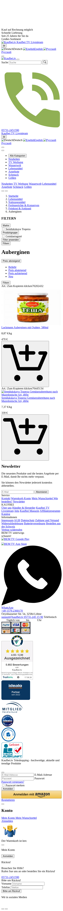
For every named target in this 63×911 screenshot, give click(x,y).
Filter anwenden (11, 239)
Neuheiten (14, 159)
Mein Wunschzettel (43, 498)
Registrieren (8, 799)
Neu (10, 276)
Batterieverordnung (34, 523)
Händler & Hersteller (23, 507)
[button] (31, 794)
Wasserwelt (14, 165)
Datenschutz (27, 520)
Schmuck (13, 174)
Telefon (5, 887)
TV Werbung (15, 162)
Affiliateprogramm (50, 510)
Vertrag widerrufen (11, 529)
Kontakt (5, 498)
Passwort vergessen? (12, 781)
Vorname (6, 883)
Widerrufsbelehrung (12, 523)
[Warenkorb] (2, 150)
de (4, 45)
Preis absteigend (11, 261)
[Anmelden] (2, 147)
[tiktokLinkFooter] (2, 904)
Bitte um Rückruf (11, 891)
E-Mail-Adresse (43, 774)
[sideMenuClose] (2, 844)
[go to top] (6, 908)
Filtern (6, 243)
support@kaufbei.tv (12, 617)
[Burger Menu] (18, 59)
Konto (27, 498)
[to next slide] (6, 190)
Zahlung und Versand (47, 520)
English (38, 48)
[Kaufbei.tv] (9, 42)
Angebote (13, 171)
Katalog (5, 514)
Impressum (7, 520)
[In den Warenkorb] (25, 364)
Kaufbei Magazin (29, 510)
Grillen (12, 177)
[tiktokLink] (2, 768)
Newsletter (19, 501)
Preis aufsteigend (17, 273)
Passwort (39, 778)
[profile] (2, 56)
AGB (17, 520)
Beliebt (12, 267)
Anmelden (8, 789)
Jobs (16, 510)
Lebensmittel (15, 168)
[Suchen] (45, 62)
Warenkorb (17, 498)
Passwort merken (15, 785)
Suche (4, 62)
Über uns (6, 507)
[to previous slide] (2, 190)
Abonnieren (41, 492)
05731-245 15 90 (33, 617)
